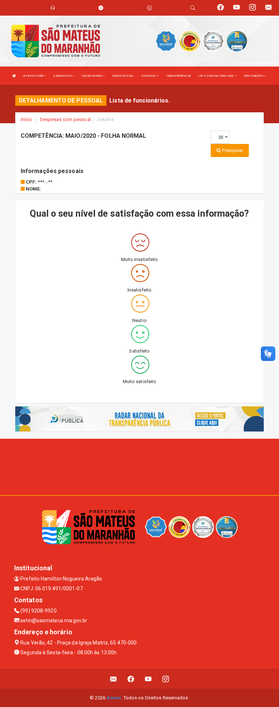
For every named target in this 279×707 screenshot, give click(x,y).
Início (26, 119)
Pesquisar (232, 150)
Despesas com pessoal (65, 119)
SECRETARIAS (92, 75)
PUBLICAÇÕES (254, 75)
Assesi (113, 697)
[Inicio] (14, 76)
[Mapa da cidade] (139, 466)
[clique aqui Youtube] (148, 678)
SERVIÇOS (149, 75)
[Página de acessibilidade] (149, 8)
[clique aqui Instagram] (165, 678)
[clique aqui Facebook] (131, 678)
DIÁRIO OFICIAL (123, 75)
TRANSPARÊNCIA (178, 75)
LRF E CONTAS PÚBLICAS (216, 75)
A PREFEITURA (33, 75)
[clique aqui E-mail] (113, 678)
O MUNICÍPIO (63, 75)
